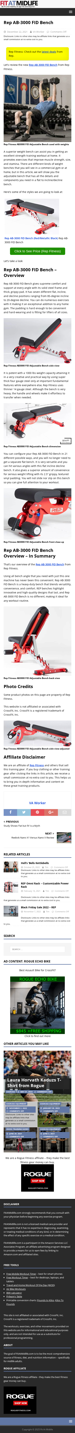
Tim (46, 867)
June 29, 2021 (15, 1133)
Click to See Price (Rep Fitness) (37, 251)
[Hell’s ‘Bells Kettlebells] (11, 866)
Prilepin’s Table (14, 1296)
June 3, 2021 (49, 1133)
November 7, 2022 (32, 911)
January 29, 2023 (51, 1108)
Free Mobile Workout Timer (21, 1273)
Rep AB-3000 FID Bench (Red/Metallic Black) (31, 238)
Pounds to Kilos (45, 1300)
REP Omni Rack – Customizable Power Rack (45, 885)
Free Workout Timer (17, 1277)
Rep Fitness (37, 765)
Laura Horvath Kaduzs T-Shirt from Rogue (34, 1082)
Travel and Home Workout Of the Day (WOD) (30, 1285)
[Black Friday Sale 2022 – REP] (11, 911)
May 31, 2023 (26, 1091)
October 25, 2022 (32, 867)
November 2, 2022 (18, 1108)
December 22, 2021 (17, 31)
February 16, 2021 (32, 891)
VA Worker (38, 31)
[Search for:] (37, 949)
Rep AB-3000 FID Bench (43, 65)
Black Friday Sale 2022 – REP (38, 907)
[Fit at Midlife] (37, 6)
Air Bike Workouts (16, 1289)
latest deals (49, 51)
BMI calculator (14, 1292)
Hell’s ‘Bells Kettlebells (35, 863)
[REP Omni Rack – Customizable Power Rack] (11, 887)
